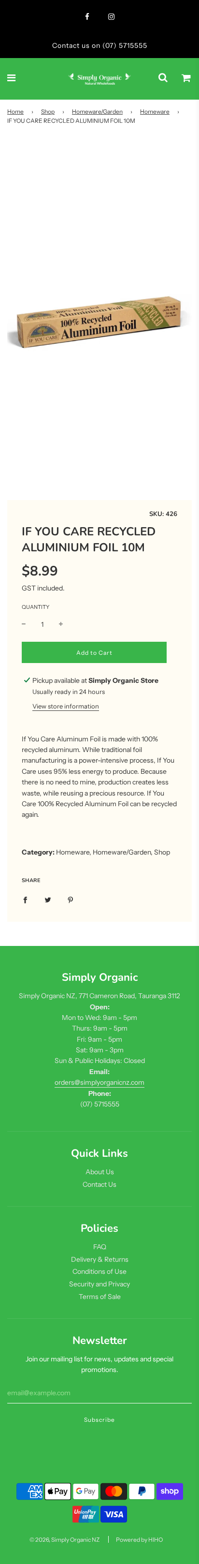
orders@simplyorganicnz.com (99, 1082)
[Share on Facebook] (25, 899)
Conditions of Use (99, 1271)
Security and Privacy (99, 1284)
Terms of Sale (100, 1296)
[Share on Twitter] (47, 899)
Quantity (35, 607)
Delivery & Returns (99, 1259)
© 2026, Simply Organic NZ (64, 1539)
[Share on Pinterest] (70, 899)
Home (15, 111)
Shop (48, 111)
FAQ (99, 1246)
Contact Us (99, 1184)
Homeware (155, 111)
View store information (65, 706)
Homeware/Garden (97, 111)
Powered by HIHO (139, 1539)
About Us (99, 1171)
